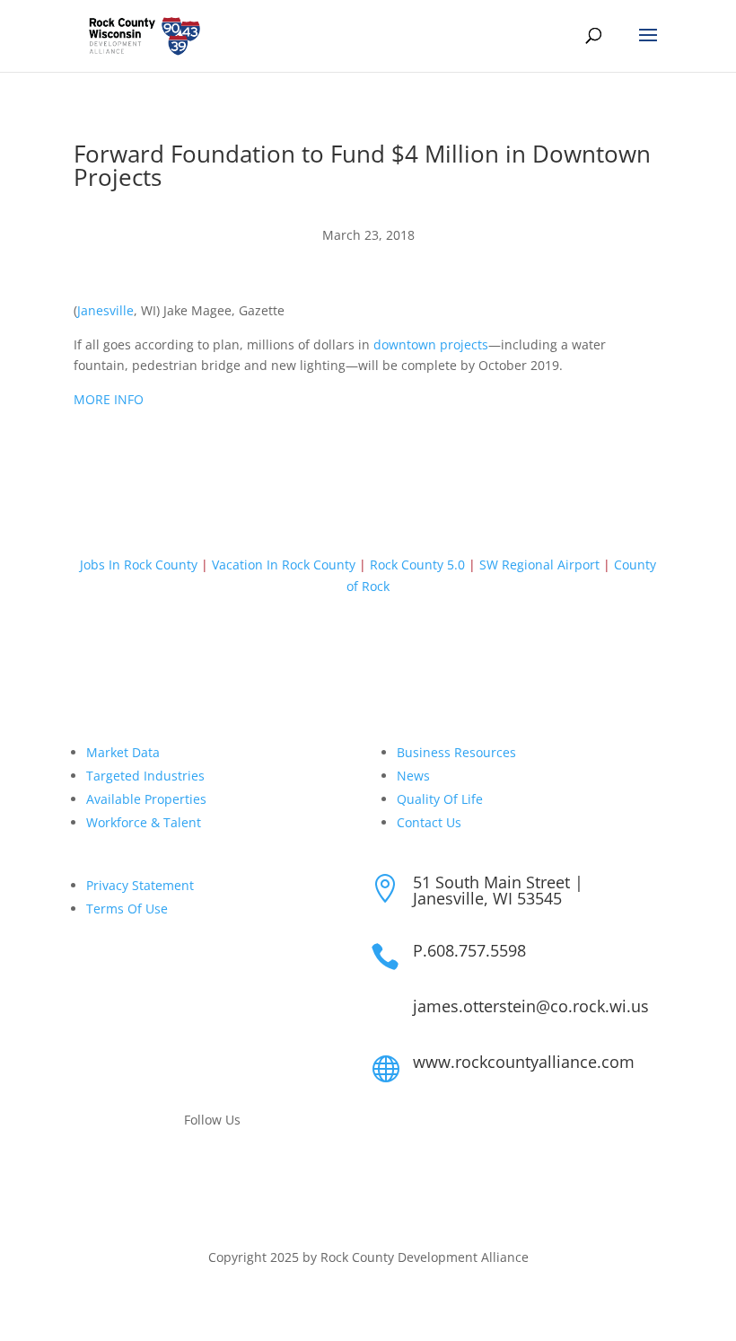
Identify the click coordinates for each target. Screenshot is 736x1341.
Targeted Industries (145, 775)
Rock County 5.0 (417, 564)
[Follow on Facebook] (176, 1171)
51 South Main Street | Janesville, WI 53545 (498, 890)
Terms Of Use (127, 908)
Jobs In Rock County (138, 564)
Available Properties (146, 798)
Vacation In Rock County (283, 564)
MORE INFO (109, 399)
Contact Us (429, 822)
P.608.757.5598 (469, 950)
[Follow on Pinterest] (248, 1171)
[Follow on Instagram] (212, 1171)
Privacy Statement (140, 885)
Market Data (123, 752)
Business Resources (456, 752)
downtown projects (430, 344)
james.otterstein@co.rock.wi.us (531, 1006)
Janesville (105, 310)
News (413, 775)
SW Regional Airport (539, 564)
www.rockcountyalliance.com (524, 1061)
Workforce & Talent (143, 822)
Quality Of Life (440, 798)
